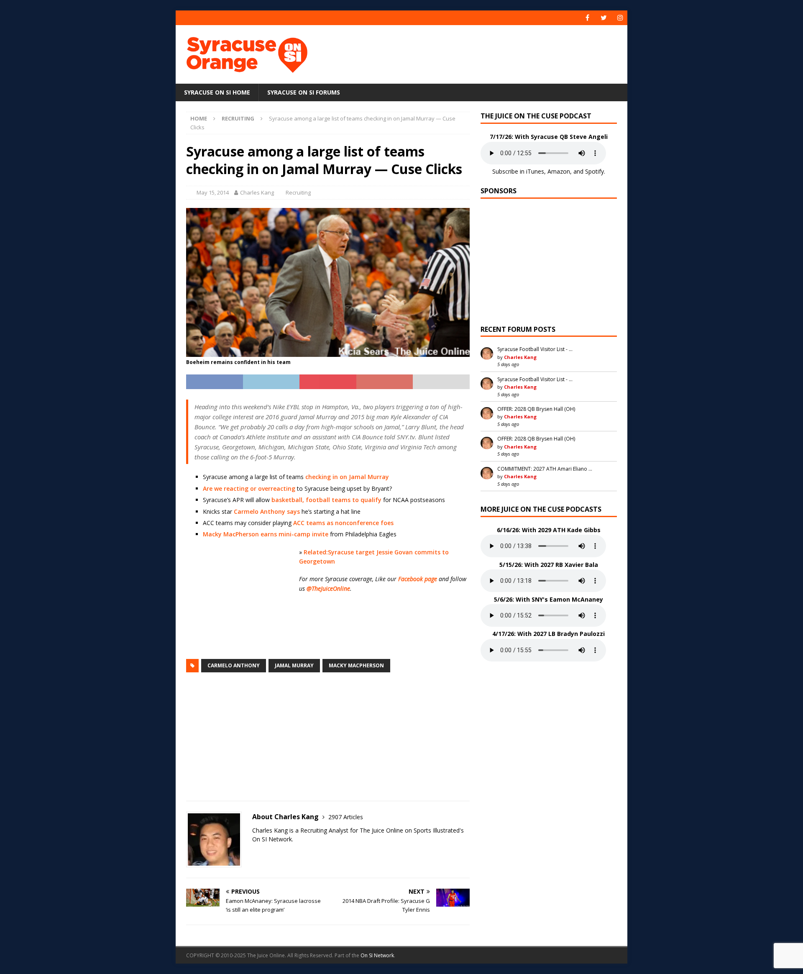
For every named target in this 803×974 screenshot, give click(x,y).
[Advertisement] (482, 52)
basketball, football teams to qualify (326, 500)
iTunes (535, 171)
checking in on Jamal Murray (347, 477)
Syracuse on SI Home (217, 92)
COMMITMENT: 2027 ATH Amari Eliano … (544, 468)
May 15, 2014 (213, 192)
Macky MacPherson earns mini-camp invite (265, 534)
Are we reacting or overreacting (249, 488)
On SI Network (377, 955)
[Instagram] (620, 17)
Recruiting (298, 192)
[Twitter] (603, 17)
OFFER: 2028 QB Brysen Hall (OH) (536, 409)
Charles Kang (257, 192)
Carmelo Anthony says (267, 511)
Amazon (558, 171)
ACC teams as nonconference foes (343, 523)
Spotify (594, 171)
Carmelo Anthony (233, 665)
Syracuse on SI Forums (303, 92)
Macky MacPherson (356, 665)
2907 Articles (345, 817)
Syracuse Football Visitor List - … (535, 349)
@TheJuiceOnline (328, 588)
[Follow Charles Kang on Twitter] (255, 854)
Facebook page (417, 579)
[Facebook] (587, 17)
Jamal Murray (294, 665)
